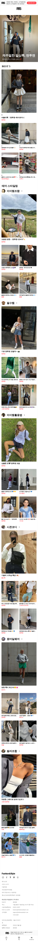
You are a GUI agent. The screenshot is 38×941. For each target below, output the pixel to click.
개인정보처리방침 (7, 889)
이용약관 (4, 887)
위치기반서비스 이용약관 (9, 892)
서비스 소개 (5, 884)
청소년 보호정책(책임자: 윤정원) (11, 895)
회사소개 (4, 881)
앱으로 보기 (31, 3)
